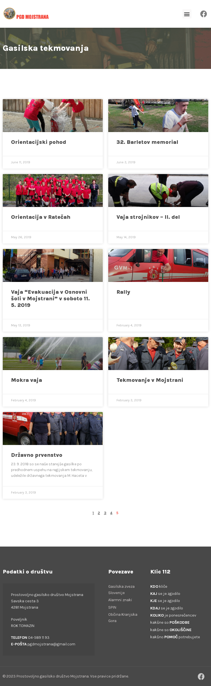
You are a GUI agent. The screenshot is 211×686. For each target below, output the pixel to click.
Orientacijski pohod (38, 142)
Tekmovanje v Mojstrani (149, 380)
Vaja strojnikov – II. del (148, 217)
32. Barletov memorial (147, 142)
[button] (186, 13)
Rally (123, 292)
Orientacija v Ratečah (40, 217)
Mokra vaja (26, 380)
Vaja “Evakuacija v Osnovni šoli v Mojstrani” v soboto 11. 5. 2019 (50, 298)
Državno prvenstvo (36, 455)
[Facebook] (204, 14)
